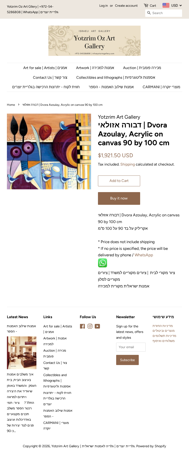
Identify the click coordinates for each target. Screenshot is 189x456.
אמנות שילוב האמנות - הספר (111, 87)
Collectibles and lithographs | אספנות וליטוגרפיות (115, 77)
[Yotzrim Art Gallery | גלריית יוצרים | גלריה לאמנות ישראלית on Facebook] (82, 327)
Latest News (17, 317)
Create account (126, 6)
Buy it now (119, 198)
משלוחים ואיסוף (164, 341)
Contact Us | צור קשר (50, 77)
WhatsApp (144, 255)
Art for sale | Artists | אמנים (45, 68)
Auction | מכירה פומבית (142, 68)
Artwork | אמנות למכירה (95, 68)
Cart (153, 6)
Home (11, 104)
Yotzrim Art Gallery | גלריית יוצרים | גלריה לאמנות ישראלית (93, 446)
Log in (103, 6)
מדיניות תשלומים (164, 336)
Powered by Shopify (151, 446)
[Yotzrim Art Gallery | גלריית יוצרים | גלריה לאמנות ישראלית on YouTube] (97, 327)
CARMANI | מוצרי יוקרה (161, 87)
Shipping (127, 164)
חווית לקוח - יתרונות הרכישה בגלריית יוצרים (46, 87)
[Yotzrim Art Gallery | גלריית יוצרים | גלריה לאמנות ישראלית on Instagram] (89, 327)
